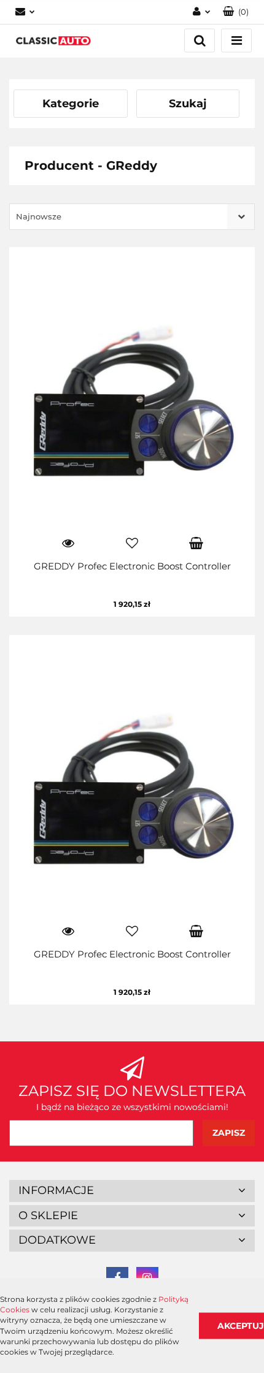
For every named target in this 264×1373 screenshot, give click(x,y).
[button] (236, 12)
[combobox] (132, 216)
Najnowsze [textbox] (38, 216)
